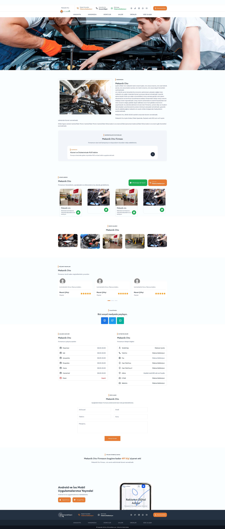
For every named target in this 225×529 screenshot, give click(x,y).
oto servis (109, 462)
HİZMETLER (107, 14)
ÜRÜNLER (133, 14)
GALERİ (120, 14)
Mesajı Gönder (112, 438)
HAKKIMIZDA (92, 14)
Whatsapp (120, 8)
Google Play (80, 500)
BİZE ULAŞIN (147, 14)
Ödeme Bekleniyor (158, 353)
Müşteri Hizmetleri (86, 8)
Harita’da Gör (103, 8)
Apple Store (65, 500)
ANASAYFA (77, 14)
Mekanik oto (93, 208)
